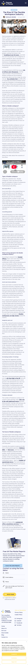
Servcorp (11, 449)
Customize (14, 658)
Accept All (14, 654)
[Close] (26, 642)
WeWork (22, 448)
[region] (14, 652)
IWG (3, 449)
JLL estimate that (12, 79)
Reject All (14, 662)
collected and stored (10, 599)
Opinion (14, 9)
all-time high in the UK (13, 378)
